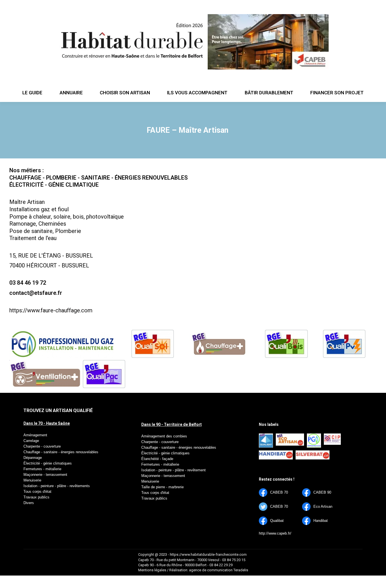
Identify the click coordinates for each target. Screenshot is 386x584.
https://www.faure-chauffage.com (50, 310)
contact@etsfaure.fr (35, 292)
